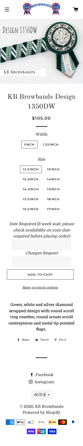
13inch (53, 169)
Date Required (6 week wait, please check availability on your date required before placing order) (41, 230)
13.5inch (31, 179)
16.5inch (31, 209)
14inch (53, 179)
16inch (53, 199)
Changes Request (41, 253)
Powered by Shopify (41, 412)
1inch (29, 144)
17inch (53, 209)
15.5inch (31, 199)
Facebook (44, 375)
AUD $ (39, 395)
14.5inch (31, 189)
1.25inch (51, 144)
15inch (53, 189)
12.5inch (31, 169)
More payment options (40, 287)
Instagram (44, 382)
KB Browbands (49, 406)
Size (41, 159)
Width (41, 134)
